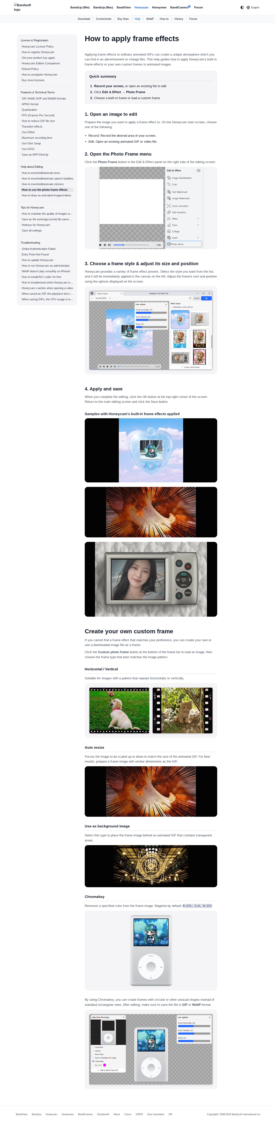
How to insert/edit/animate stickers (43, 184)
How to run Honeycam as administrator (46, 265)
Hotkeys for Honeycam (36, 224)
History (179, 18)
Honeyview (159, 7)
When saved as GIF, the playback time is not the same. (48, 293)
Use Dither (28, 132)
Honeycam (141, 7)
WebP (150, 18)
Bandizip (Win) (80, 7)
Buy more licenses (33, 80)
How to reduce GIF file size (38, 120)
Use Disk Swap (31, 143)
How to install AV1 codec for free (41, 276)
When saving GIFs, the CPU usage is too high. (48, 299)
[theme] (242, 7)
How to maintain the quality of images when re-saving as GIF (48, 213)
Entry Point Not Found (35, 254)
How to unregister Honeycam (39, 74)
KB (170, 1114)
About (117, 1114)
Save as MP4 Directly (35, 154)
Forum (198, 7)
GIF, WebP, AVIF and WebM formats (44, 98)
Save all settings (32, 230)
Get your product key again (38, 57)
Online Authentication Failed (38, 248)
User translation (155, 1114)
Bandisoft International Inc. (246, 1114)
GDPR (139, 1114)
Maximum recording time (37, 137)
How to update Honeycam (38, 260)
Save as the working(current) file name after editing (48, 219)
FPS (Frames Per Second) (38, 115)
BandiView (124, 7)
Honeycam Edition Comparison (41, 63)
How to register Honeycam (38, 52)
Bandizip (36, 1114)
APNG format (30, 104)
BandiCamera (180, 7)
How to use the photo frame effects (45, 189)
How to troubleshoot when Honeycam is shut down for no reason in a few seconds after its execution (48, 282)
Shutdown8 (103, 1114)
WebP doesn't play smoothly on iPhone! (46, 271)
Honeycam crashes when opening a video (47, 288)
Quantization (29, 109)
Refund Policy (30, 68)
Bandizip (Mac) (103, 7)
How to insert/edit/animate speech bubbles (47, 178)
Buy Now (123, 18)
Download (84, 18)
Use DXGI (28, 149)
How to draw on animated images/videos (46, 195)
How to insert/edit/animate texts (41, 172)
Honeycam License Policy (38, 46)
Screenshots (103, 18)
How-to (164, 18)
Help (137, 18)
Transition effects (32, 126)
